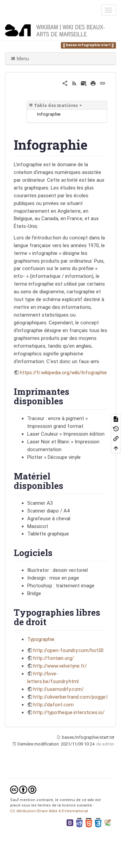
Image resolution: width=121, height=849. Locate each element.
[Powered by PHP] (79, 822)
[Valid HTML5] (88, 822)
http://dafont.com (53, 705)
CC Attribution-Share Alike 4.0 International (49, 811)
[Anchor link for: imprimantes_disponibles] (67, 400)
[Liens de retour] (116, 438)
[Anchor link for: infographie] (93, 143)
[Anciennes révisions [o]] (116, 428)
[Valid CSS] (98, 822)
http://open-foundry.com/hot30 (68, 650)
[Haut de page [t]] (116, 448)
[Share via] (65, 83)
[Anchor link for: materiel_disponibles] (67, 485)
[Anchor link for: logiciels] (56, 552)
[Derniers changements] (74, 83)
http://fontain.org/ (53, 658)
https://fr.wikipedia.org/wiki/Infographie (63, 373)
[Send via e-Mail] (84, 83)
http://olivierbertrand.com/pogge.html (75, 697)
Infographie (49, 114)
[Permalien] (102, 83)
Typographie (40, 639)
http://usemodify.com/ (58, 689)
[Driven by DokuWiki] (107, 822)
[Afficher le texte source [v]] (116, 418)
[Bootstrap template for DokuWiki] (70, 822)
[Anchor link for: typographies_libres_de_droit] (50, 621)
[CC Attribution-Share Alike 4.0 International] (23, 789)
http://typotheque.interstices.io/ (69, 712)
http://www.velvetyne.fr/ (60, 666)
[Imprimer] (93, 83)
